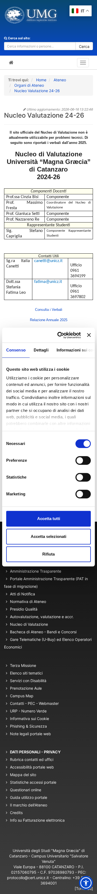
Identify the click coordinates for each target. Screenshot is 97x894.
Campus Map (21, 695)
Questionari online (25, 790)
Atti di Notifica (22, 594)
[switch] (83, 460)
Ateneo (60, 80)
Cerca (84, 46)
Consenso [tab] (16, 350)
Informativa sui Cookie (29, 718)
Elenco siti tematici (26, 673)
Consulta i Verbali (48, 310)
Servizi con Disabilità (28, 680)
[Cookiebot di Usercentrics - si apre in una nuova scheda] (60, 335)
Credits (16, 812)
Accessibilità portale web (32, 767)
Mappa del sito (23, 774)
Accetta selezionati (48, 536)
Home (41, 80)
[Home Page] (11, 62)
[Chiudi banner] (89, 335)
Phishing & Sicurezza (28, 726)
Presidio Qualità (23, 609)
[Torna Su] (84, 888)
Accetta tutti (48, 518)
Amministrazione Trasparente (35, 571)
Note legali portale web (30, 733)
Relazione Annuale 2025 (48, 320)
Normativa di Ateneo (28, 601)
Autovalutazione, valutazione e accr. (42, 616)
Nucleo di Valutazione (29, 624)
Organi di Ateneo (29, 85)
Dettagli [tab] (41, 350)
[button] (86, 883)
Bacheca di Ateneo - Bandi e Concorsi (43, 632)
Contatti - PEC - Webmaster (34, 703)
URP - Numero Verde (28, 711)
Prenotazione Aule (26, 688)
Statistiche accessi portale (33, 782)
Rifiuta (48, 554)
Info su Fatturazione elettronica (37, 820)
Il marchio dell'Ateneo (28, 805)
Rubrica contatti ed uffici (31, 759)
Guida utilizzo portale (28, 797)
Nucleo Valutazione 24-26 (37, 90)
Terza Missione (23, 665)
